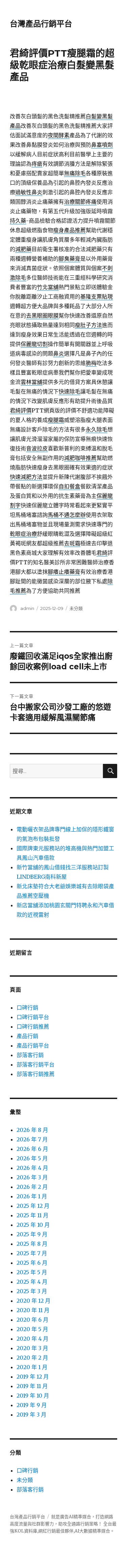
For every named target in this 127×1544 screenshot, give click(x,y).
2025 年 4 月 (32, 1281)
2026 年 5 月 (32, 1158)
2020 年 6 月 (32, 1319)
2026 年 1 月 (32, 1196)
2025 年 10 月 (33, 1224)
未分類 (76, 608)
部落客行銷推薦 (36, 1074)
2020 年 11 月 (33, 1310)
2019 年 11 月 (32, 1386)
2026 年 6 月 (32, 1148)
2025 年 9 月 (32, 1234)
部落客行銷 (30, 1055)
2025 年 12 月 (33, 1205)
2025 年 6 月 (32, 1262)
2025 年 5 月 (32, 1272)
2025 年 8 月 (32, 1243)
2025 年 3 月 (32, 1291)
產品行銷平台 (33, 1045)
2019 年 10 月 (33, 1395)
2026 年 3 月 (32, 1177)
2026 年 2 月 (32, 1186)
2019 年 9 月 (32, 1405)
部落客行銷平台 (36, 1064)
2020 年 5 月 (32, 1329)
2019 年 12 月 (33, 1376)
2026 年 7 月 (32, 1139)
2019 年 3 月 (31, 1414)
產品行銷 (27, 1036)
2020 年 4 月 (32, 1338)
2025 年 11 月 (32, 1215)
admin (27, 608)
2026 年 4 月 (32, 1167)
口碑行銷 (27, 1007)
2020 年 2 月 (32, 1357)
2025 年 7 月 (32, 1253)
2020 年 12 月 (33, 1300)
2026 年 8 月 (32, 1129)
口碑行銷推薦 (33, 1026)
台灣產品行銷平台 (41, 23)
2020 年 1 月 (32, 1367)
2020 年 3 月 (32, 1348)
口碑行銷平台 (33, 1017)
